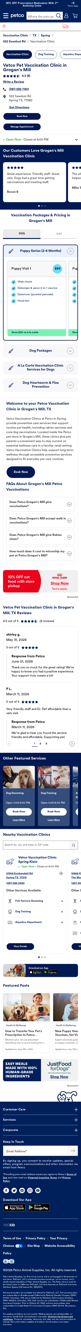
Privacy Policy (35, 1238)
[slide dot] (39, 206)
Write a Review (13, 82)
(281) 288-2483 (15, 883)
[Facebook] (6, 1190)
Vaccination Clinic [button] (17, 54)
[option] (35, 182)
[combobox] (40, 845)
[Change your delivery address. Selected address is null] (70, 26)
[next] (72, 743)
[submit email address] (72, 1151)
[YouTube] (38, 1190)
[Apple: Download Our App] (14, 1207)
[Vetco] (9, 1225)
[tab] (21, 234)
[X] (14, 1190)
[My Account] (66, 15)
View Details (20, 946)
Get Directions (19, 107)
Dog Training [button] (46, 54)
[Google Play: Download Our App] (38, 1207)
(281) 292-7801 (19, 89)
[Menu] (6, 15)
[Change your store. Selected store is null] (5, 26)
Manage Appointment (22, 127)
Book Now (22, 116)
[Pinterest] (22, 1190)
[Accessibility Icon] (8, 1261)
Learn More (19, 820)
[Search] (59, 16)
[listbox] (42, 182)
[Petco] (17, 15)
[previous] (8, 743)
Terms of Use (12, 1238)
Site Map (33, 1246)
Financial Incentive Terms (42, 1178)
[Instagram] (30, 1190)
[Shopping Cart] (75, 15)
